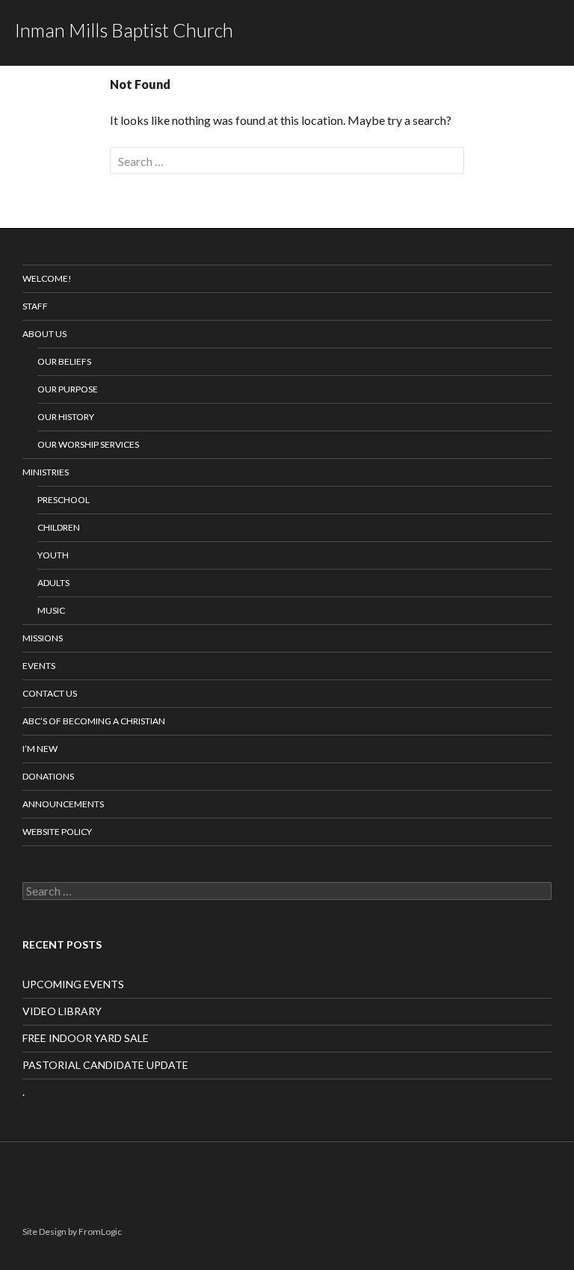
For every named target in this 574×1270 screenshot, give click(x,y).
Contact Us (49, 693)
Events (38, 665)
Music (51, 610)
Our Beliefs (64, 361)
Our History (65, 416)
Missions (42, 638)
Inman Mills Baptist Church (124, 30)
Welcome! (47, 278)
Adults (53, 582)
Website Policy (57, 831)
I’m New (40, 748)
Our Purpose (67, 389)
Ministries (45, 472)
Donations (48, 776)
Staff (35, 306)
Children (58, 527)
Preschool (63, 499)
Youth (53, 555)
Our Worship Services (88, 444)
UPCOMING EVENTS (73, 984)
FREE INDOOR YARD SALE (85, 1038)
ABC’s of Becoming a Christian (93, 721)
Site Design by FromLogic (72, 1231)
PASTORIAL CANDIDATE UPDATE (105, 1064)
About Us (44, 333)
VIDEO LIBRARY (62, 1011)
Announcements (63, 804)
